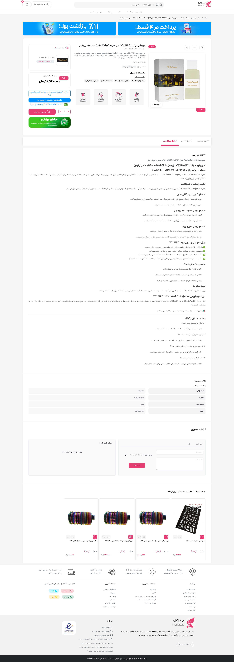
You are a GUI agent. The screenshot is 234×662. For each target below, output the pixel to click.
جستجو (153, 589)
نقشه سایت (191, 589)
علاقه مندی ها (110, 603)
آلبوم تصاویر (156, 105)
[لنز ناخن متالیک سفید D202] (188, 518)
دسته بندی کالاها (133, 12)
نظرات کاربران (169, 141)
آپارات (53, 597)
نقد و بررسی (202, 141)
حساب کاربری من (109, 589)
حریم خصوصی (190, 600)
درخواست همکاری (109, 607)
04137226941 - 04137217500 (101, 631)
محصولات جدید (150, 603)
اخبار (154, 593)
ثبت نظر (137, 465)
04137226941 (106, 627)
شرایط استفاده (190, 603)
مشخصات (185, 141)
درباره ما (192, 607)
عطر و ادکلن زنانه (129, 67)
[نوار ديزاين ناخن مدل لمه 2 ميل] (152, 518)
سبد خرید (112, 600)
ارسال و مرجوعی (189, 596)
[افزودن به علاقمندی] (175, 537)
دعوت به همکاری (189, 593)
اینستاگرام (66, 591)
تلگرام (53, 591)
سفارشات (112, 593)
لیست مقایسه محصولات (147, 600)
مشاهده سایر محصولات (45, 62)
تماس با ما (191, 610)
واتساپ (66, 597)
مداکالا (56, 48)
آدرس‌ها (113, 596)
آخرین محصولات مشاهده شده (145, 596)
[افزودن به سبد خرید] (202, 537)
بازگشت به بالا (184, 644)
